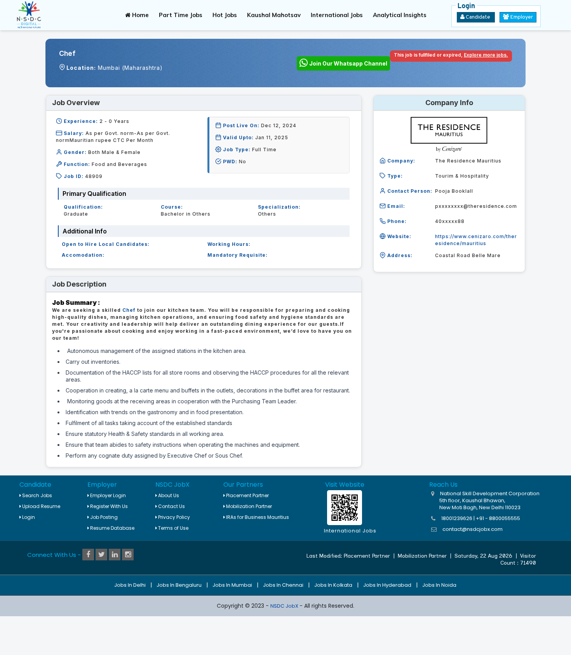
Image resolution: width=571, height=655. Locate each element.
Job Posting (103, 517)
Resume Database (111, 528)
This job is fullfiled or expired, (451, 55)
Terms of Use (172, 528)
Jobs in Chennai (283, 585)
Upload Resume (40, 506)
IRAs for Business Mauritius (257, 517)
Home (140, 15)
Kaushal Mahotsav (274, 15)
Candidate (478, 17)
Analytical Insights (400, 15)
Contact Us (171, 506)
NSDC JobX (284, 606)
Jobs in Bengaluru (179, 585)
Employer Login (107, 495)
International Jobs (337, 15)
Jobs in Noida (439, 585)
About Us (168, 495)
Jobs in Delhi (130, 585)
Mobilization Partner (248, 506)
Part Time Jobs (180, 15)
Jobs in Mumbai (232, 585)
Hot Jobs (224, 15)
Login (28, 517)
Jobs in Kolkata (333, 585)
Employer (521, 17)
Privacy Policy (173, 517)
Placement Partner (247, 495)
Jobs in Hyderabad (387, 585)
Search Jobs (36, 495)
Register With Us (108, 506)
